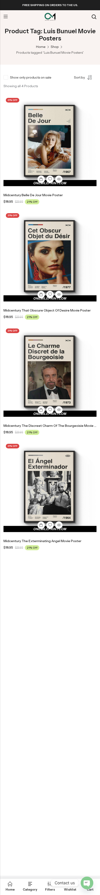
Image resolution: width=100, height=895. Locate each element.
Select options (41, 179)
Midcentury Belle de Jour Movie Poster (33, 195)
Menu (5, 16)
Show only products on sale (30, 77)
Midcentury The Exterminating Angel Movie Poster (42, 541)
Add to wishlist (50, 179)
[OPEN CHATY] (87, 883)
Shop (55, 47)
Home (41, 47)
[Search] (94, 16)
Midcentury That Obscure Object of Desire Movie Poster (47, 310)
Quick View (59, 179)
